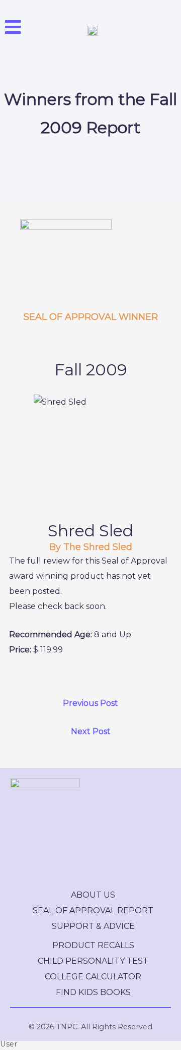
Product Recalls (93, 945)
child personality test (93, 961)
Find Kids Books (93, 992)
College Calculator (93, 976)
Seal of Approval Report (93, 910)
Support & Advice (93, 926)
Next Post (91, 731)
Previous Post (90, 703)
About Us (93, 895)
